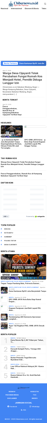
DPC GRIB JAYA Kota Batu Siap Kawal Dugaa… (25, 300)
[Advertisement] (23, 35)
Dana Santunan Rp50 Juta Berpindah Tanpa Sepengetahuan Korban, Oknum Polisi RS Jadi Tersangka (11, 144)
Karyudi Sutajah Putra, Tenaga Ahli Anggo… (26, 350)
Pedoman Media (12, 395)
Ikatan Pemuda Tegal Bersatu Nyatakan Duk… (23, 359)
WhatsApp (35, 406)
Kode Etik (34, 391)
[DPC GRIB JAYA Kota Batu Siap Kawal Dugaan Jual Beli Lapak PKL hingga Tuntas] (35, 131)
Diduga (7, 229)
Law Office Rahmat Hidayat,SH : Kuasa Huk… (27, 367)
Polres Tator (10, 241)
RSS (24, 410)
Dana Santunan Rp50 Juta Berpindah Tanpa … (27, 292)
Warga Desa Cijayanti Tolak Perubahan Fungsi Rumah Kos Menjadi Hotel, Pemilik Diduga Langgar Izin (22, 78)
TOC (34, 395)
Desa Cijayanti (10, 244)
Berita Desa (15, 364)
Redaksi (12, 391)
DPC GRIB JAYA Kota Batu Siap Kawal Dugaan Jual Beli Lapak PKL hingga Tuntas (34, 143)
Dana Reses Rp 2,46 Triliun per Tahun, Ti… (27, 341)
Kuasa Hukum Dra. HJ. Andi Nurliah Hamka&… (25, 376)
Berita (3, 281)
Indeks (35, 398)
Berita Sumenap (25, 281)
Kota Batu (8, 233)
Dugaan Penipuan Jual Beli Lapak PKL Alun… (25, 309)
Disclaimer (12, 398)
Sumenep (8, 237)
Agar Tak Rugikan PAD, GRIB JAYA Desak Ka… (26, 327)
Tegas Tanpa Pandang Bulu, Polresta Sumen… (21, 283)
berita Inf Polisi (12, 281)
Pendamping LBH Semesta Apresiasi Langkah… (25, 318)
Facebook (13, 406)
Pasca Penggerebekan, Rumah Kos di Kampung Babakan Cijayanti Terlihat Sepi (12, 110)
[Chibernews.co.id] (23, 3)
